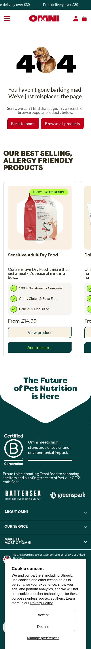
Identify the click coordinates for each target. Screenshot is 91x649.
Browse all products (62, 123)
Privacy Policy (41, 603)
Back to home (23, 123)
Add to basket (39, 347)
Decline (43, 627)
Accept (43, 615)
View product (40, 332)
